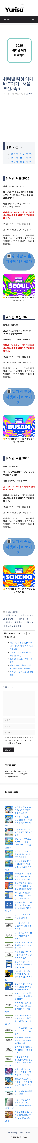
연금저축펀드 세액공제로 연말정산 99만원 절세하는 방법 (23, 986)
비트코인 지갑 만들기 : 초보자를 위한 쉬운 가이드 (23, 996)
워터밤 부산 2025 (21, 158)
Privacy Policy (12, 1133)
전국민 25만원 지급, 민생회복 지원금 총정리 (23, 1031)
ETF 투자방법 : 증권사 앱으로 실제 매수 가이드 (23, 926)
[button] (33, 19)
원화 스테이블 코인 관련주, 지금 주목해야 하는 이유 (23, 1040)
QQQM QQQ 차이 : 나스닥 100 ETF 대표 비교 (23, 832)
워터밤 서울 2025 (21, 154)
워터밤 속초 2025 (21, 162)
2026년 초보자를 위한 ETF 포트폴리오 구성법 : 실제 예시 (23, 876)
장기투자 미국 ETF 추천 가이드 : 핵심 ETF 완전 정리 (23, 854)
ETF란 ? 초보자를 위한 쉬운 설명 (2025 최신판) (23, 945)
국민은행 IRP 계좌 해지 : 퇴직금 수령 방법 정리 (24, 1050)
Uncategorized (13, 611)
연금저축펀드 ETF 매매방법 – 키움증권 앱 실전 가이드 (24, 964)
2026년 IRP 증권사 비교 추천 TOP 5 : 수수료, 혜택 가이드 (23, 895)
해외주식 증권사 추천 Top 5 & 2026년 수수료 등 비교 (23, 810)
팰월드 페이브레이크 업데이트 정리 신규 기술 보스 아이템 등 (23, 1072)
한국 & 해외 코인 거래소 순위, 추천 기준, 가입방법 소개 (24, 955)
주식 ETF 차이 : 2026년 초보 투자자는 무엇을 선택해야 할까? (24, 886)
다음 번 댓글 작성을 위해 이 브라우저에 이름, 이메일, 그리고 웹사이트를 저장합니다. (19, 740)
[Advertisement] (19, 118)
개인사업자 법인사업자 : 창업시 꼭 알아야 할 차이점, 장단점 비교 (21, 645)
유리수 (29, 8)
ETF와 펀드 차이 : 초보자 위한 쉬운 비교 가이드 (23, 935)
